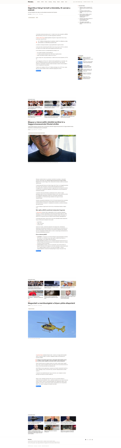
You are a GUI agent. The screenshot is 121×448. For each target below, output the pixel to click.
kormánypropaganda (32, 17)
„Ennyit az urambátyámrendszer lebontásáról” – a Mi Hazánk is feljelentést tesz (35, 297)
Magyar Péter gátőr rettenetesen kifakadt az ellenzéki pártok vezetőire (51, 107)
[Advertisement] (52, 26)
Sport (66, 1)
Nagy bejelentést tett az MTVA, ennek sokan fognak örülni (34, 117)
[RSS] (92, 439)
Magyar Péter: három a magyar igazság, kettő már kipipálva (51, 287)
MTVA (37, 17)
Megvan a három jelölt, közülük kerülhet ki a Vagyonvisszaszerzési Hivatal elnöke (51, 117)
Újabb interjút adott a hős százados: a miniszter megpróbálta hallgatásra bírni (68, 423)
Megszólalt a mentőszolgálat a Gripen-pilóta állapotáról (88, 62)
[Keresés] (92, 2)
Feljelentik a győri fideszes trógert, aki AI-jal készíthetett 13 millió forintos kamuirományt (86, 19)
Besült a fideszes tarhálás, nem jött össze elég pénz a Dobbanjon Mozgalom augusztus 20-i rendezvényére (85, 15)
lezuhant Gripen (40, 354)
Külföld (42, 1)
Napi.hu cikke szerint (41, 37)
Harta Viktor (30, 14)
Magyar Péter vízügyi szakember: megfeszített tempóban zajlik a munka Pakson (67, 107)
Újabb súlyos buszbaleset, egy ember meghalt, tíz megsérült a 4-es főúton (67, 431)
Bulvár (46, 1)
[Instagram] (90, 439)
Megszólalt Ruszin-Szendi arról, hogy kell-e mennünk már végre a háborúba (51, 423)
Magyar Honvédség (31, 308)
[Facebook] (85, 439)
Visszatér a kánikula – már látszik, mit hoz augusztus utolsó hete (87, 70)
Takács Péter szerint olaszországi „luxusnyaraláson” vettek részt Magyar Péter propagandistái (35, 107)
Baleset (58, 1)
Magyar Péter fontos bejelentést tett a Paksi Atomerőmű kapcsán (68, 117)
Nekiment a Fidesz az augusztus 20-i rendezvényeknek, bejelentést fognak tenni (86, 8)
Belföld (38, 1)
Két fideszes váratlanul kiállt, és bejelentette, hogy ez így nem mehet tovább (86, 11)
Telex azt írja (39, 212)
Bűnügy (54, 1)
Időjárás (62, 1)
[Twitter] (88, 439)
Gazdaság (50, 1)
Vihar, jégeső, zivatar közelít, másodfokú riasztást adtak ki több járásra (85, 23)
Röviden (31, 2)
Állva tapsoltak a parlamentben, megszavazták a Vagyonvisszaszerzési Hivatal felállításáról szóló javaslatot (35, 287)
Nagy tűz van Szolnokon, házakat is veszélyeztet (87, 73)
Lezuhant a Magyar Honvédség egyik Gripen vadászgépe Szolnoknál (87, 66)
